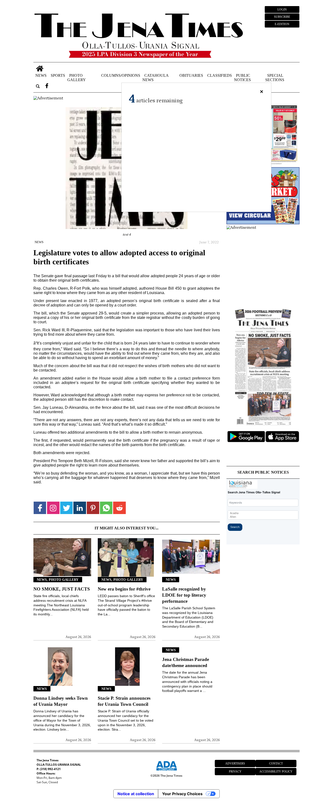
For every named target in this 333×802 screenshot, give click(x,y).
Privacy (235, 771)
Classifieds (219, 75)
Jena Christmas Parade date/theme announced (185, 662)
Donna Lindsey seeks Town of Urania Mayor (60, 701)
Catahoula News (155, 77)
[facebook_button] (46, 86)
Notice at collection (136, 793)
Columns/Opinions (120, 75)
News (41, 75)
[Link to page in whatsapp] (106, 508)
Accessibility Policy (276, 771)
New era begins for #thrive (124, 589)
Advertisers (235, 763)
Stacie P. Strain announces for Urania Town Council (124, 701)
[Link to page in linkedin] (79, 508)
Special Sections (274, 77)
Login (282, 9)
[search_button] (37, 86)
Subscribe (282, 17)
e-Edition (282, 24)
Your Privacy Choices (182, 793)
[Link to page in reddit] (119, 508)
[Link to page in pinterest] (93, 508)
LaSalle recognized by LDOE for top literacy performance (184, 595)
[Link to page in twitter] (66, 508)
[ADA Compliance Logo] (166, 771)
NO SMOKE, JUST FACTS (61, 589)
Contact (276, 763)
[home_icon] (40, 68)
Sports (58, 75)
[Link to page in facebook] (40, 508)
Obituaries (191, 75)
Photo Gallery (76, 77)
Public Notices (242, 77)
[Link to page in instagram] (53, 508)
